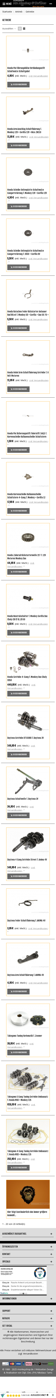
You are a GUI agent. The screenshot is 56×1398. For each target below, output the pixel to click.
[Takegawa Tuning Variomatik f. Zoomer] (28, 1018)
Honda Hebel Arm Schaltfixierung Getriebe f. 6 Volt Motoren (28, 374)
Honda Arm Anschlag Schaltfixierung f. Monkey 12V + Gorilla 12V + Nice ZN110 (24, 131)
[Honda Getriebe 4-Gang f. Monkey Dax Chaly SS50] (28, 659)
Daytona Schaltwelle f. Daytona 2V (22, 799)
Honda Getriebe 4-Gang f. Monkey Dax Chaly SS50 (27, 679)
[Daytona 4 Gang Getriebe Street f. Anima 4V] (28, 842)
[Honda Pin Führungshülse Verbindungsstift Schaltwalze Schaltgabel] (28, 50)
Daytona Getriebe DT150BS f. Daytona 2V (25, 738)
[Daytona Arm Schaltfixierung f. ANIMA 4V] (28, 957)
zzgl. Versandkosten (38, 75)
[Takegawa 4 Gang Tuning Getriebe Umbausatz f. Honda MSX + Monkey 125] (28, 1133)
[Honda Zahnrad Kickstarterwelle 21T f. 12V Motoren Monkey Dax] (28, 537)
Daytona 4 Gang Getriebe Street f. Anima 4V (27, 859)
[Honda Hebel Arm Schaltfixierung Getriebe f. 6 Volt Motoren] (28, 355)
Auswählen (8, 28)
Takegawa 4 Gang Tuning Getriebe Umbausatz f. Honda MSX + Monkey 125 (27, 1153)
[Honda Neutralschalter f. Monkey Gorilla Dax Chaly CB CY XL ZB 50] (28, 598)
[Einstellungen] (51, 4)
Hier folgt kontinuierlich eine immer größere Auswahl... (27, 1214)
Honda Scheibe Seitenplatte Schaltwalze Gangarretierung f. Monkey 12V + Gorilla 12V (27, 191)
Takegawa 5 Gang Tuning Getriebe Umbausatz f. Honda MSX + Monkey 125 (27, 1098)
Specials (6, 1261)
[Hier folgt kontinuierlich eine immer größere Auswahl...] (28, 1194)
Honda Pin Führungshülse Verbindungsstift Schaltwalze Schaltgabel (26, 70)
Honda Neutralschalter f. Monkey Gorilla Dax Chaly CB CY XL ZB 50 (27, 618)
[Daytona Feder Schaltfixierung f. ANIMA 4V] (28, 903)
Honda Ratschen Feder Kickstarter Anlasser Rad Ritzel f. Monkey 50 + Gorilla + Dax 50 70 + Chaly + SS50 (28, 314)
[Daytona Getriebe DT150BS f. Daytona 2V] (28, 720)
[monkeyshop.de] (30, 3)
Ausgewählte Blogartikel (14, 1233)
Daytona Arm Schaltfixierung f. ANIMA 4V (25, 975)
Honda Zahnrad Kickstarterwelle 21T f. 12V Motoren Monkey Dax (26, 557)
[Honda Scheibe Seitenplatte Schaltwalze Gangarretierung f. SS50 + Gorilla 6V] (28, 233)
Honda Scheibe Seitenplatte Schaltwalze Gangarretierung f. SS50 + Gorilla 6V (25, 252)
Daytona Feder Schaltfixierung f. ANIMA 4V (26, 920)
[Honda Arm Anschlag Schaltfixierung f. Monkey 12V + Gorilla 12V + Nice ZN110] (28, 111)
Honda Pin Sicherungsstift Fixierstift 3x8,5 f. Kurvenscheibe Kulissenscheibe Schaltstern (27, 435)
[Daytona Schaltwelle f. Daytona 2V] (28, 781)
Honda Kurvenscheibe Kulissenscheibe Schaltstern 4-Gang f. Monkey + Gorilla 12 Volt (26, 497)
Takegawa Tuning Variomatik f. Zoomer (24, 1035)
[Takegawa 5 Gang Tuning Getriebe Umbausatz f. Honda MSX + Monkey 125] (28, 1079)
